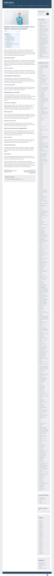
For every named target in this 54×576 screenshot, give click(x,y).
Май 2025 (40, 531)
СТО (40, 420)
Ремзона (40, 360)
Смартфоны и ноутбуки (31, 5)
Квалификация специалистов (10, 37)
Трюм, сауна (41, 448)
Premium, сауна (41, 119)
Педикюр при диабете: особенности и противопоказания (42, 45)
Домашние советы (39, 5)
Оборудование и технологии (10, 39)
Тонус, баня (41, 444)
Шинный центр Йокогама (43, 475)
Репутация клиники (8, 35)
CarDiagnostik (41, 77)
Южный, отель (41, 487)
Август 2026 (41, 520)
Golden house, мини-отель (43, 89)
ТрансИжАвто (41, 447)
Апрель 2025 (41, 532)
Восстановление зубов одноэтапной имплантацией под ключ (43, 35)
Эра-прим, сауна (41, 484)
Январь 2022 (41, 553)
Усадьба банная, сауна (42, 457)
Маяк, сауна (41, 293)
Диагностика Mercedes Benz (43, 252)
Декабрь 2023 (41, 545)
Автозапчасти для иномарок (43, 143)
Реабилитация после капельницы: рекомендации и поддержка (43, 53)
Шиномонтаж (41, 476)
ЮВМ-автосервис (42, 486)
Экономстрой (41, 478)
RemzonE (40, 124)
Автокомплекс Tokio (42, 144)
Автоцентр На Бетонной (42, 196)
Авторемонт (41, 164)
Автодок (40, 139)
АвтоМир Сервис (41, 149)
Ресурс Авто (41, 362)
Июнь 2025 (41, 530)
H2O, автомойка (41, 91)
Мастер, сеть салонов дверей (43, 290)
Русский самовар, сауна (42, 378)
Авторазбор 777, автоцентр (43, 159)
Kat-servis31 (41, 106)
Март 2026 (40, 523)
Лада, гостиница (41, 281)
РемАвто (40, 359)
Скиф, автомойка (42, 399)
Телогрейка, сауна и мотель (43, 440)
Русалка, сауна (41, 369)
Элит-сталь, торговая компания (44, 483)
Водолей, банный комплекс (43, 240)
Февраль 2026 (41, 524)
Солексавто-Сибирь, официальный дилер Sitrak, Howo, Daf (43, 407)
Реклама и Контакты (42, 357)
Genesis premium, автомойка (43, 87)
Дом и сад (40, 256)
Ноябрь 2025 (41, 526)
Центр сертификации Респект (43, 468)
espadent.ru (31, 165)
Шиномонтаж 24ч (42, 477)
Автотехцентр (41, 195)
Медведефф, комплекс (42, 294)
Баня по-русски (41, 222)
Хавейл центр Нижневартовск (43, 465)
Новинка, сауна (41, 308)
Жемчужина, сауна (42, 263)
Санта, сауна (41, 382)
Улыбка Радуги (41, 456)
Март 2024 (41, 542)
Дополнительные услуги (10, 42)
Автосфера (41, 194)
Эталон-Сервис (41, 485)
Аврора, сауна (41, 134)
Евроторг (40, 260)
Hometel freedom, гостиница (43, 98)
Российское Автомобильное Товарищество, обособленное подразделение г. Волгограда (43, 367)
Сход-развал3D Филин (42, 435)
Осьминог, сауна (41, 321)
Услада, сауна (41, 458)
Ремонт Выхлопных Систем (43, 361)
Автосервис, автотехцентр (43, 192)
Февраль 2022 (41, 552)
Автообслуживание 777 (42, 158)
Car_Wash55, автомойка (42, 75)
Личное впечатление (8, 46)
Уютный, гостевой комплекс (43, 463)
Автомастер (41, 148)
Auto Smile (40, 68)
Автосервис (41, 165)
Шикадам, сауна (41, 474)
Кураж (40, 280)
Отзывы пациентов (9, 36)
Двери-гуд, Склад (42, 250)
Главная (10, 5)
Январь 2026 (41, 525)
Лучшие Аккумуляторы (42, 284)
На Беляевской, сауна (42, 304)
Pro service (41, 120)
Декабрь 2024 (41, 534)
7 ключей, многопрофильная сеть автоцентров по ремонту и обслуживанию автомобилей (43, 66)
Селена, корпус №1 (42, 391)
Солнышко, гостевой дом (43, 409)
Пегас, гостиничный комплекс (43, 329)
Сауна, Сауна (41, 389)
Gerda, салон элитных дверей (43, 88)
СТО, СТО (40, 425)
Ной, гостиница (41, 309)
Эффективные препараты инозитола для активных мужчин (43, 23)
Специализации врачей (10, 38)
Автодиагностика (42, 138)
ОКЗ (40, 310)
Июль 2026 (41, 521)
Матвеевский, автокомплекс (43, 291)
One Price (40, 116)
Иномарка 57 (41, 269)
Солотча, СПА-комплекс (43, 410)
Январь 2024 (41, 544)
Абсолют (40, 128)
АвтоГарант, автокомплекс (43, 137)
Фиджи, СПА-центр (42, 464)
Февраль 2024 (41, 543)
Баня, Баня (41, 223)
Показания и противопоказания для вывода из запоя (44, 56)
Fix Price (40, 85)
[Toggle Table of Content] (18, 34)
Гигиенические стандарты (10, 40)
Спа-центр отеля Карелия (43, 411)
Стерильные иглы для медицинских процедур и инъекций (43, 26)
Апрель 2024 (41, 541)
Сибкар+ (40, 398)
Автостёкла (41, 193)
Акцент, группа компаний (43, 205)
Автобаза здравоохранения (43, 136)
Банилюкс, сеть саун (42, 217)
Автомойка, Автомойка (42, 154)
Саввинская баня (42, 381)
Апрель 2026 (41, 522)
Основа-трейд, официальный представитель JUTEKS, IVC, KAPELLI (43, 319)
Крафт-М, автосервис (42, 279)
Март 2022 (41, 551)
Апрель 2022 (41, 550)
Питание (25, 5)
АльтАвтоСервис (41, 206)
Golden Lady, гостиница (42, 90)
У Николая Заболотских (42, 453)
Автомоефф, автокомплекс (43, 153)
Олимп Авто (41, 314)
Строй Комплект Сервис (43, 427)
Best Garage (41, 71)
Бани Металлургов (42, 214)
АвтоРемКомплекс (42, 163)
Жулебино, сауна (42, 264)
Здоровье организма (20, 5)
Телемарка (41, 439)
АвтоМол (40, 157)
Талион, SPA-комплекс (42, 438)
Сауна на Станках (42, 388)
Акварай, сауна (41, 204)
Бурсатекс (40, 226)
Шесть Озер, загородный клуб (43, 473)
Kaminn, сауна (41, 105)
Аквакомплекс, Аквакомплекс (43, 203)
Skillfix (40, 125)
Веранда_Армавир (42, 231)
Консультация (9, 47)
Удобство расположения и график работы (12, 43)
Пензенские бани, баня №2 (43, 330)
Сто (40, 419)
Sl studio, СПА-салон (42, 126)
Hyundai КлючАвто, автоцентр (43, 99)
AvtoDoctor (41, 69)
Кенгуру (40, 273)
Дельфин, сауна (41, 251)
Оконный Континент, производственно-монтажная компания (43, 312)
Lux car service (41, 109)
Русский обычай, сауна (42, 377)
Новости (14, 5)
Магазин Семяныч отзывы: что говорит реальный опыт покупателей (43, 31)
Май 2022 (40, 549)
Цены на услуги (7, 41)
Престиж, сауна (41, 342)
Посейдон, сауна (41, 337)
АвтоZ (40, 135)
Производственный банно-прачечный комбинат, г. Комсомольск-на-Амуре (43, 347)
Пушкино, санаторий (42, 349)
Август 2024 (41, 536)
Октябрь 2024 (41, 535)
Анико (40, 207)
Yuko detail (41, 127)
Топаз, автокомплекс (42, 445)
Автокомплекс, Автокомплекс (43, 145)
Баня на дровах (41, 221)
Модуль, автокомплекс (42, 300)
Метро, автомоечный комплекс (43, 299)
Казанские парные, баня (43, 270)
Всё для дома (41, 242)
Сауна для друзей (42, 386)
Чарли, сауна (41, 469)
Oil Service (40, 115)
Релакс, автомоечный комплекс (44, 358)
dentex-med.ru (9, 2)
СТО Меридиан (41, 424)
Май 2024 (40, 540)
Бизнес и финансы (46, 5)
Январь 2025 (41, 533)
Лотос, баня (41, 282)
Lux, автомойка (41, 110)
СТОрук (40, 426)
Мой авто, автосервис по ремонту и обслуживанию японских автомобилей (43, 302)
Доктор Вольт (41, 255)
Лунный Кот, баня (42, 283)
